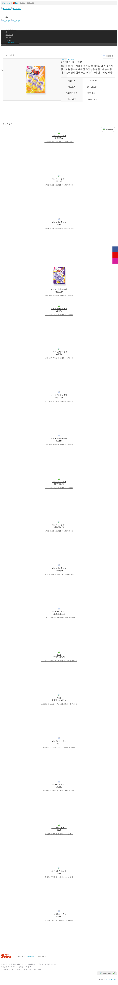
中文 (16, 3)
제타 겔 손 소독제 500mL (59, 915)
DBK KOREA (107, 973)
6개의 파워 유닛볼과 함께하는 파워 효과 (59, 295)
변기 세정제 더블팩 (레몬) (59, 310)
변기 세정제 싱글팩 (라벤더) (59, 396)
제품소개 (10, 42)
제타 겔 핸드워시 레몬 (59, 742)
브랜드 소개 (11, 29)
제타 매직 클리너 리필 (59, 223)
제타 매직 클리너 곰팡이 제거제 (59, 612)
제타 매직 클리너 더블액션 (59, 569)
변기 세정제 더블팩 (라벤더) (59, 290)
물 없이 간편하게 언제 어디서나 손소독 (59, 834)
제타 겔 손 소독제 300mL (59, 872)
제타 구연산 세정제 (59, 656)
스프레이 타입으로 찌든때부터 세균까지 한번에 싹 (59, 661)
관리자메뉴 (42, 956)
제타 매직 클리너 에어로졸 (59, 137)
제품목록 (110, 56)
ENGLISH (7, 3)
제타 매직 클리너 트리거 (59, 180)
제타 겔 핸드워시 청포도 (59, 785)
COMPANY (30, 3)
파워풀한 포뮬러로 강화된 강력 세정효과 (59, 142)
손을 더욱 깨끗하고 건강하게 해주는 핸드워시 (59, 747)
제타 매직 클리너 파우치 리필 (59, 483)
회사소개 (19, 956)
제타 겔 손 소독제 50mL (59, 829)
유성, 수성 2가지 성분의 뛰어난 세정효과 (59, 574)
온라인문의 (30, 956)
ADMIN (22, 3)
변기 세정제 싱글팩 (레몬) (59, 439)
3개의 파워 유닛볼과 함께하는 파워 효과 (59, 401)
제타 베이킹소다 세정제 (59, 699)
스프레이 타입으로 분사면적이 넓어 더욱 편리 (59, 617)
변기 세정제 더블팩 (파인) (59, 353)
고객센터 (9, 40)
